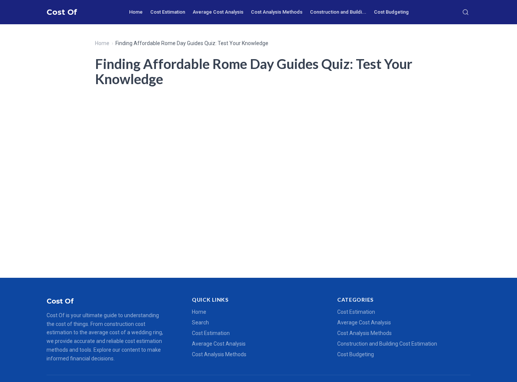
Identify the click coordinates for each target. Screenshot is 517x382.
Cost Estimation (167, 12)
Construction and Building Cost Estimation (387, 344)
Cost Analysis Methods (276, 12)
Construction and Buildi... (338, 12)
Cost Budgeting (391, 12)
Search (200, 322)
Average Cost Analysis (218, 12)
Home (136, 12)
